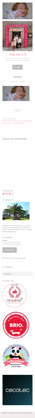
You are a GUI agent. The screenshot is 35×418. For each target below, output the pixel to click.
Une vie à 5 (17, 54)
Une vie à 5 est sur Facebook (15, 258)
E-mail (5, 240)
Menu (18, 67)
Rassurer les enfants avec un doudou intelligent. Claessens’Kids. (17, 121)
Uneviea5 (22, 81)
